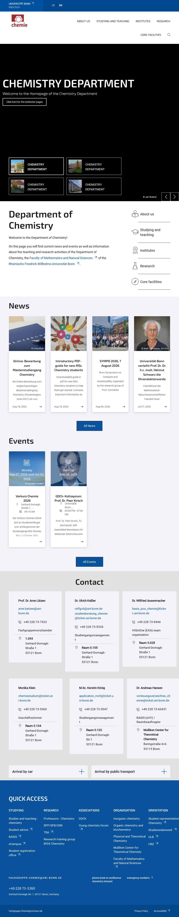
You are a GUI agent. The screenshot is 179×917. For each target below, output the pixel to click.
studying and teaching (112, 21)
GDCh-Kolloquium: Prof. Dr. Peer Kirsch (69, 497)
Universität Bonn (19, 3)
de (53, 5)
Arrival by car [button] (22, 771)
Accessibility (160, 911)
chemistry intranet (102, 881)
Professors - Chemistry (59, 818)
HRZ (151, 844)
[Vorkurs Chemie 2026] (40, 541)
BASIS (13, 837)
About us (83, 21)
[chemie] (26, 20)
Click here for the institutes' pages (24, 102)
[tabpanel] (89, 122)
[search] (167, 37)
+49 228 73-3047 (96, 709)
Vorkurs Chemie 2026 (27, 497)
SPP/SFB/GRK (53, 825)
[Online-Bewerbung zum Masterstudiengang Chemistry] (40, 407)
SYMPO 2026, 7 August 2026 (110, 363)
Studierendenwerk (160, 830)
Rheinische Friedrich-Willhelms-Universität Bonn (42, 264)
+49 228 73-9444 (149, 622)
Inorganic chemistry (126, 818)
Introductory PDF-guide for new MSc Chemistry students (68, 365)
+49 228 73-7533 (35, 622)
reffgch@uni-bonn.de (88, 608)
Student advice (18, 830)
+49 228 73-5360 (35, 709)
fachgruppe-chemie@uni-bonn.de (35, 877)
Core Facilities (151, 34)
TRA (46, 832)
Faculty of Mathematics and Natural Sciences (61, 258)
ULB (151, 837)
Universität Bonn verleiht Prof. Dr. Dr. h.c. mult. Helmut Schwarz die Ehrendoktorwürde (152, 370)
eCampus (15, 844)
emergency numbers (138, 877)
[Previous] (166, 196)
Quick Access (28, 798)
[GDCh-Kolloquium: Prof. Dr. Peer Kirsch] (82, 541)
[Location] (16, 506)
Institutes (143, 21)
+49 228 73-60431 (154, 709)
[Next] (174, 196)
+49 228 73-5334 (91, 627)
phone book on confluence (106, 877)
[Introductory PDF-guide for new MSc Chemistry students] (82, 407)
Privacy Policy (141, 911)
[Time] (18, 511)
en (60, 5)
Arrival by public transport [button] (115, 771)
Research (163, 21)
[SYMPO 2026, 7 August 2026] (124, 407)
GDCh (82, 818)
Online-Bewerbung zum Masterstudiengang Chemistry (27, 367)
